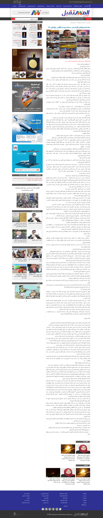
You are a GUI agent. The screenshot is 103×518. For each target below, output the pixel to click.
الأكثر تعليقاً (22, 175)
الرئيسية (86, 6)
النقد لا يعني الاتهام (37, 240)
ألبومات (38, 184)
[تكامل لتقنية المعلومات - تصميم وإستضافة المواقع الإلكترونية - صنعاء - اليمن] (17, 515)
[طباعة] (48, 31)
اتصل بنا (14, 6)
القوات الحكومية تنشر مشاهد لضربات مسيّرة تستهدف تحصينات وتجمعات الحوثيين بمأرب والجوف (68, 457)
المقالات (38, 22)
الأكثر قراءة (37, 175)
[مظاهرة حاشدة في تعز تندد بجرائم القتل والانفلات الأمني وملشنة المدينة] (27, 200)
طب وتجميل (45, 502)
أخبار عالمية (58, 6)
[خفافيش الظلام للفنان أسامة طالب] (27, 299)
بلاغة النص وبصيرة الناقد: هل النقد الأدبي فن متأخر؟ (20, 241)
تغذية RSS (84, 505)
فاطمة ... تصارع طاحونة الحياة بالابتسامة (21, 260)
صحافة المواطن (40, 6)
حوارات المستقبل (50, 6)
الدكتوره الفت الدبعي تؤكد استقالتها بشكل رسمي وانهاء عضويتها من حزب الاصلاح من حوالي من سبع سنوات (83, 457)
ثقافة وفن (46, 498)
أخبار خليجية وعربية (67, 6)
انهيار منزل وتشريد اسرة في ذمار (35, 260)
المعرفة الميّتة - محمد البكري (35, 223)
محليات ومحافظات (78, 6)
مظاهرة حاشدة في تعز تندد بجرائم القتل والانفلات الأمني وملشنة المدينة (27, 189)
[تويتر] (48, 41)
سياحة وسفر (27, 493)
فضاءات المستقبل (36, 211)
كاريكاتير (38, 283)
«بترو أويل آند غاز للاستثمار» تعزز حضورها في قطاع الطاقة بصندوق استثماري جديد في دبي (62, 19)
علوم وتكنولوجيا (45, 500)
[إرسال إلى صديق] (48, 36)
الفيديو (84, 502)
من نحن (84, 496)
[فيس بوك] (48, 46)
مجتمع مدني (27, 500)
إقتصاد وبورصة (21, 6)
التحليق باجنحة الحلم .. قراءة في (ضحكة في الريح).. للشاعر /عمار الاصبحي (20, 224)
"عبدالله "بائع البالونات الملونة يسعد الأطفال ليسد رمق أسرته (20, 276)
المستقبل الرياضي (31, 6)
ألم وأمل (38, 247)
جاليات (28, 498)
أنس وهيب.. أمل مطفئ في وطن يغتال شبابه (35, 275)
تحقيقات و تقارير (26, 496)
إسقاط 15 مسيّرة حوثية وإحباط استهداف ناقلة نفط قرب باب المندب (54, 480)
